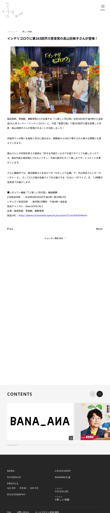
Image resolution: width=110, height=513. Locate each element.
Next (99, 228)
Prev (10, 228)
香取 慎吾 (34, 488)
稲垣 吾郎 (11, 488)
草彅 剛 (23, 488)
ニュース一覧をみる (54, 238)
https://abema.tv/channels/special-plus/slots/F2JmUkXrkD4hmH (52, 215)
